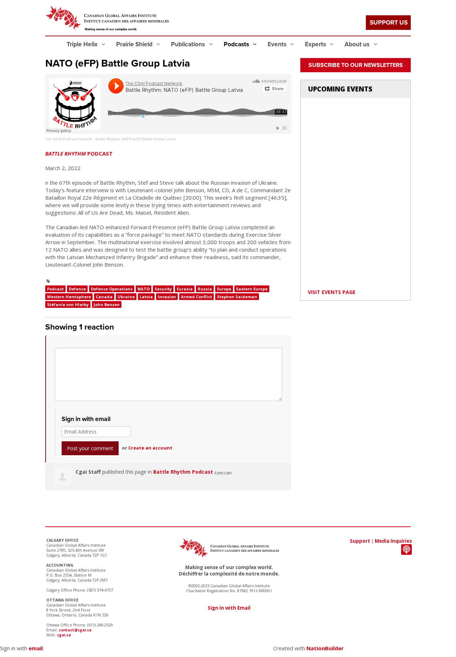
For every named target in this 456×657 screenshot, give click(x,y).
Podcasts (237, 44)
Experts (316, 44)
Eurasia (185, 288)
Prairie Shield (135, 44)
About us (357, 44)
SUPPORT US (389, 22)
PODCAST (79, 153)
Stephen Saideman (237, 296)
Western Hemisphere (69, 296)
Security (163, 288)
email (35, 648)
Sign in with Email (229, 608)
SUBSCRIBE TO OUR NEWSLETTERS (356, 65)
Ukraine (126, 296)
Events (278, 44)
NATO (144, 288)
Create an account (150, 448)
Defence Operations (112, 288)
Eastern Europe (252, 288)
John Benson (107, 304)
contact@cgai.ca (75, 629)
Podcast (55, 288)
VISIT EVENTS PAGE (332, 292)
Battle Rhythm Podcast (183, 471)
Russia (205, 288)
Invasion (167, 296)
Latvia (146, 296)
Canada (104, 296)
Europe (224, 288)
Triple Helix (83, 44)
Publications (188, 44)
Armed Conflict (196, 296)
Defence (77, 288)
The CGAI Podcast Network (68, 139)
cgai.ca (64, 634)
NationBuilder (325, 648)
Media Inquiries (393, 541)
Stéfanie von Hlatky (68, 304)
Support (360, 541)
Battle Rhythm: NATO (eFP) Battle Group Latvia (135, 139)
